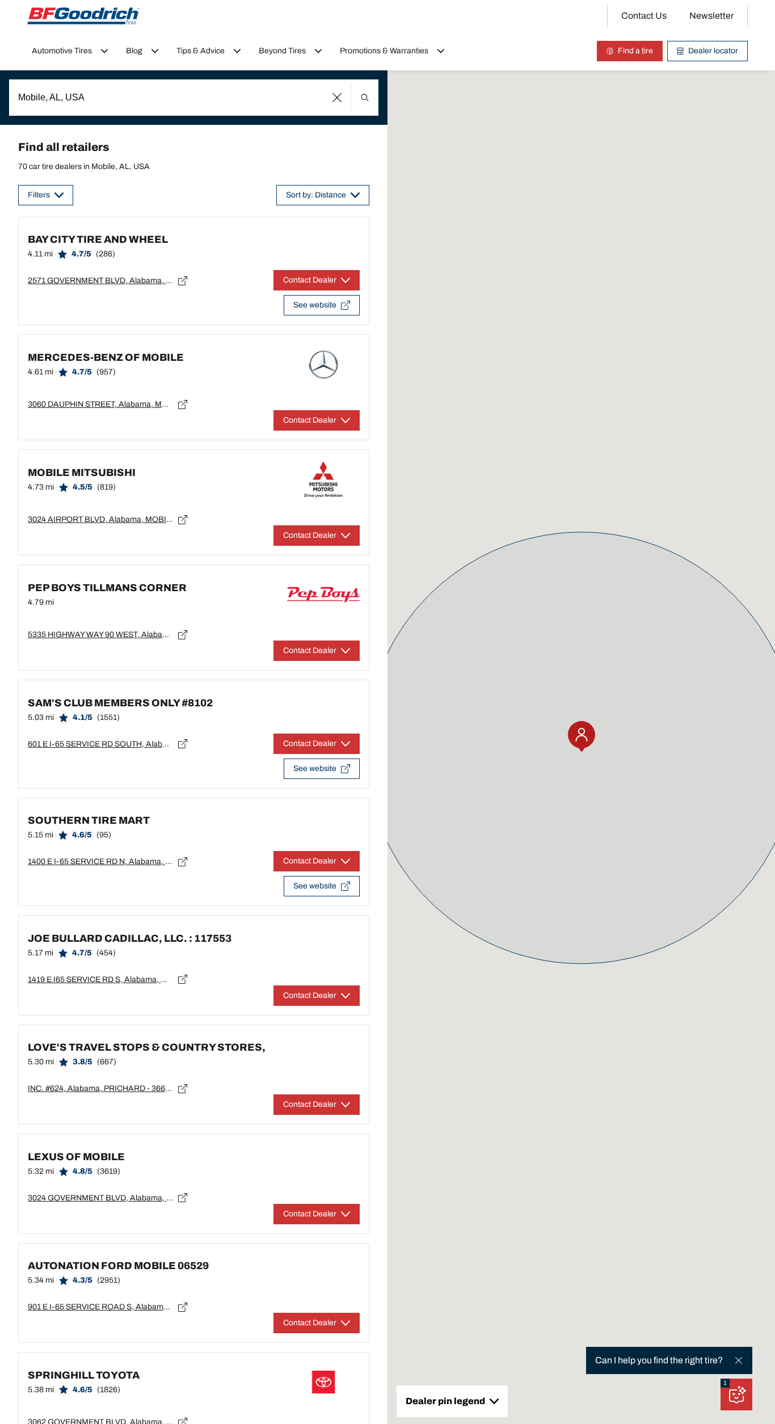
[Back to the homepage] (83, 16)
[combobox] (193, 97)
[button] (337, 97)
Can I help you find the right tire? (659, 1360)
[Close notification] (738, 1360)
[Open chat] (736, 1394)
